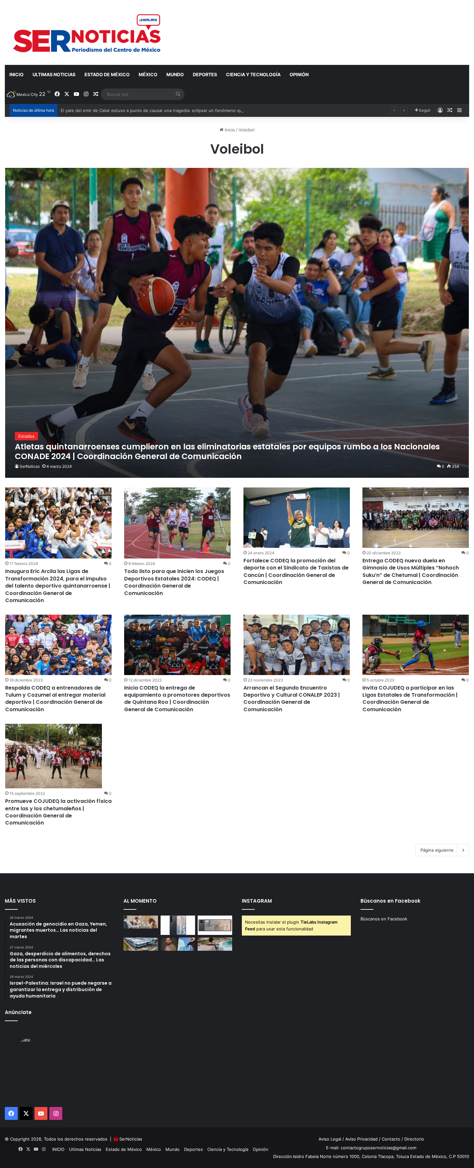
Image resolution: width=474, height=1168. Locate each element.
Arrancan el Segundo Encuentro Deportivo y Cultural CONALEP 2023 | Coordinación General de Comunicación (291, 698)
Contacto (391, 1139)
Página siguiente (437, 850)
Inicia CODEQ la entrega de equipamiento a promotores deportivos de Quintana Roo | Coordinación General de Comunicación (177, 698)
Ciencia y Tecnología (253, 74)
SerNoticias (130, 1139)
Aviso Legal (330, 1139)
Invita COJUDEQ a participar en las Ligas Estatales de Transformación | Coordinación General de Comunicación (410, 698)
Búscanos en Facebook (383, 918)
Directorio (414, 1139)
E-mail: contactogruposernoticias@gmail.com (371, 1147)
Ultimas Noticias (54, 74)
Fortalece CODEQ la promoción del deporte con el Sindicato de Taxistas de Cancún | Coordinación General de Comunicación (296, 571)
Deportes (205, 74)
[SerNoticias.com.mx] (87, 32)
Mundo (175, 74)
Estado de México (107, 74)
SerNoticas (30, 466)
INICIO (16, 74)
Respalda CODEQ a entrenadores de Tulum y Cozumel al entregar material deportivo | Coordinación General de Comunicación (55, 698)
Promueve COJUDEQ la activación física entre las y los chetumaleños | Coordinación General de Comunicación (58, 811)
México (148, 74)
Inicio (229, 129)
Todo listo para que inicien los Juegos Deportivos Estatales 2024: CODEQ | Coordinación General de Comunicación (174, 582)
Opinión (299, 74)
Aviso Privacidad (361, 1139)
